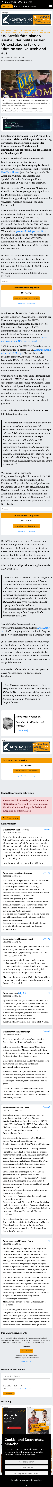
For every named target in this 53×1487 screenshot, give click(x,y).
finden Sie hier (25, 1389)
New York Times (9, 172)
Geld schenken (26, 1351)
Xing (33, 65)
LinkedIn (28, 65)
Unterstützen (7, 6)
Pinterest (23, 65)
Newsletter (32, 6)
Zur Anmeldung (11, 818)
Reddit (13, 65)
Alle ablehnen (26, 1467)
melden (46, 829)
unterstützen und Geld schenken (26, 298)
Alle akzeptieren (26, 1462)
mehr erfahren (26, 1361)
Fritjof (21, 993)
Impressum (24, 1480)
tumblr (18, 65)
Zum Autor (21, 731)
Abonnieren (8, 1393)
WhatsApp (38, 65)
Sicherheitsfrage (9, 1380)
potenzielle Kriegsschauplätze (31, 231)
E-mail (43, 65)
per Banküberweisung (26, 303)
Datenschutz (36, 1480)
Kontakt (14, 1480)
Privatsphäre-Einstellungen (26, 1473)
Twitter (3, 65)
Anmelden (20, 6)
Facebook (8, 65)
